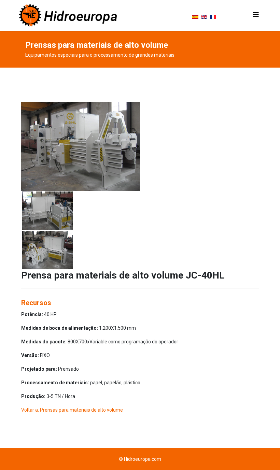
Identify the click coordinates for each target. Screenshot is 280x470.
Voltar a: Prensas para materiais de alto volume (72, 410)
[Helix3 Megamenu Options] (256, 15)
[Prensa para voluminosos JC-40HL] (80, 146)
